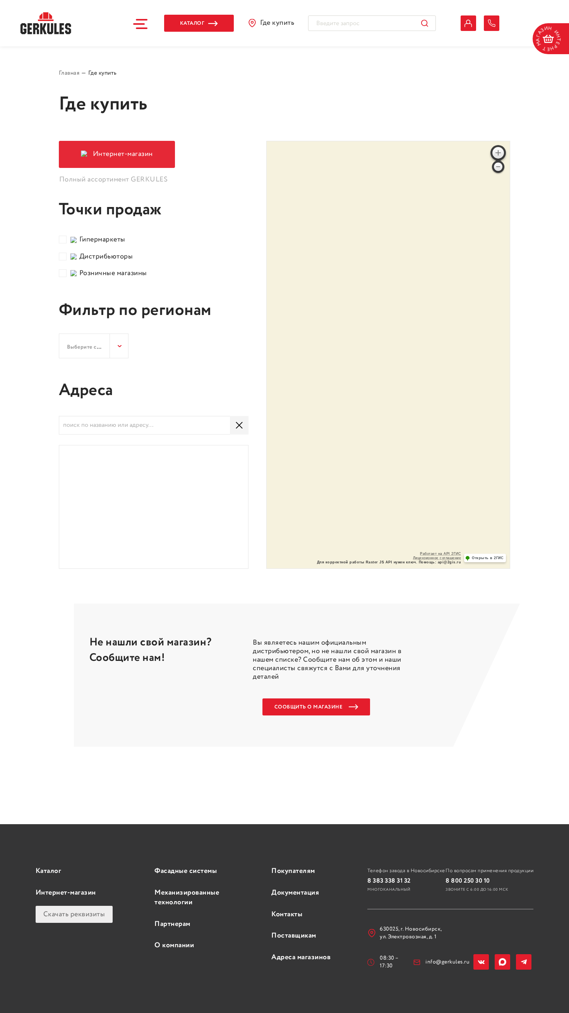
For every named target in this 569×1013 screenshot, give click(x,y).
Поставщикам (293, 936)
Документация (295, 893)
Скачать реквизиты (74, 914)
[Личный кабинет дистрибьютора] (468, 23)
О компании (174, 945)
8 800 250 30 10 (468, 880)
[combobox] (94, 346)
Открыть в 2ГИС (488, 558)
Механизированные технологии (186, 897)
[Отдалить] (498, 167)
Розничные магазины (113, 273)
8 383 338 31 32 (389, 880)
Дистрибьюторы (106, 257)
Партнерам (172, 924)
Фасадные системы (185, 871)
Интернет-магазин (66, 893)
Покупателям (293, 871)
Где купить (277, 23)
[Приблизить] (498, 153)
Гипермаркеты (102, 240)
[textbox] (93, 347)
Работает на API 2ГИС (440, 554)
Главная (69, 73)
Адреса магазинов (301, 957)
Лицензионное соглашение (437, 558)
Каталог (49, 871)
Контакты (286, 914)
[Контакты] (491, 23)
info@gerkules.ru (447, 962)
